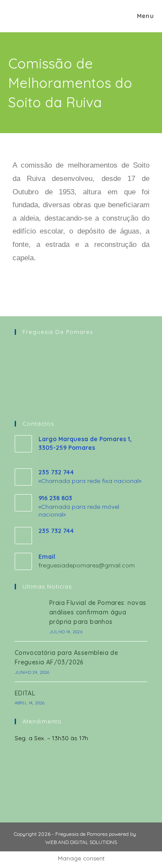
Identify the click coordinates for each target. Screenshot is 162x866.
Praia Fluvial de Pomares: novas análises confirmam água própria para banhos (97, 612)
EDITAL (25, 693)
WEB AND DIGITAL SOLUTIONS (81, 842)
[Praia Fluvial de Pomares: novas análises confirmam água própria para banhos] (29, 616)
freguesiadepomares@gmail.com (86, 565)
